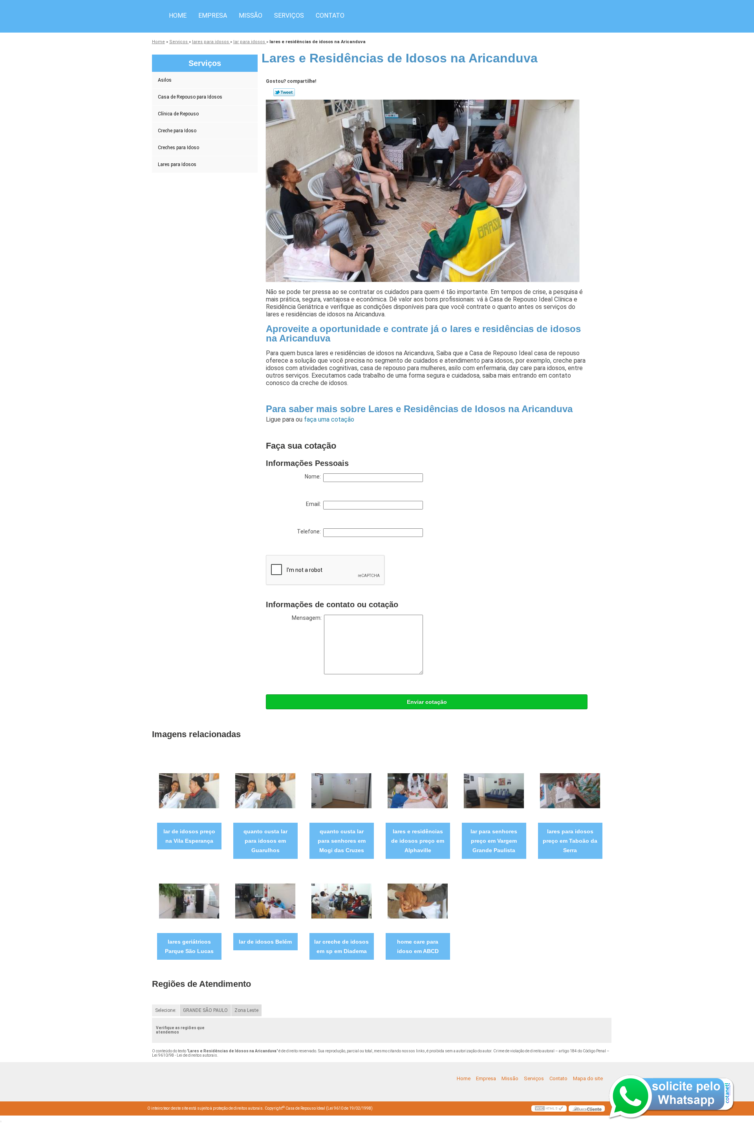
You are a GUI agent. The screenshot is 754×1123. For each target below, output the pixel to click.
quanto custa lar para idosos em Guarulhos (265, 840)
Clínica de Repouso (178, 114)
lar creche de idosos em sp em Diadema (341, 946)
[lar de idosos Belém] (265, 900)
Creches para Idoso (178, 147)
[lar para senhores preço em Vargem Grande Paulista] (494, 790)
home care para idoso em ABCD (418, 946)
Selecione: (165, 1010)
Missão (250, 15)
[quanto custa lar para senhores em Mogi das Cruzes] (341, 790)
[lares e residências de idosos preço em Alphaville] (418, 790)
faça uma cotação (329, 419)
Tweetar (284, 92)
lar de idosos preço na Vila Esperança (189, 836)
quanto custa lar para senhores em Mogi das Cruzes (342, 840)
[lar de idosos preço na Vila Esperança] (189, 790)
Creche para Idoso (177, 130)
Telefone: (310, 531)
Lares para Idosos (177, 164)
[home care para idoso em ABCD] (418, 900)
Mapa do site (588, 1078)
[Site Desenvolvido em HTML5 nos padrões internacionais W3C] (549, 1108)
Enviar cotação (427, 702)
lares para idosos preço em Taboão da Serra (570, 840)
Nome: (314, 476)
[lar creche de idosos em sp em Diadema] (341, 900)
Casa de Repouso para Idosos (190, 97)
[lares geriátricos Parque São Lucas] (189, 900)
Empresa (212, 15)
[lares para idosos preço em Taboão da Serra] (570, 790)
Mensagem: (308, 618)
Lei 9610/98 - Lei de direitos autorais (184, 1055)
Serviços (289, 15)
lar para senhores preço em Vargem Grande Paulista (493, 840)
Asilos (165, 80)
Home (178, 15)
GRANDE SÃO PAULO (205, 1010)
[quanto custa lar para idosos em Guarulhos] (265, 790)
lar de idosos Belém (265, 942)
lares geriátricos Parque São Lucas (189, 946)
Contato (330, 15)
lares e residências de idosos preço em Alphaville (417, 840)
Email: (314, 504)
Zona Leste (246, 1010)
